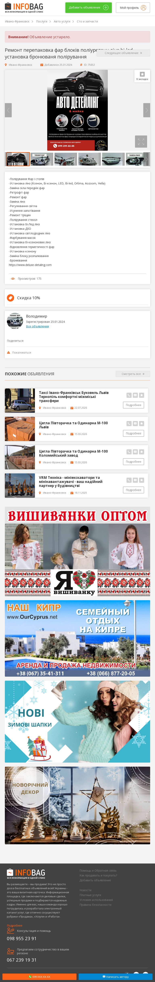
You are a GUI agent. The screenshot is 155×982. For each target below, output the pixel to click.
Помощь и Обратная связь (98, 870)
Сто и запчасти (87, 21)
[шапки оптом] (77, 722)
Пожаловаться (21, 352)
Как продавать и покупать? (98, 875)
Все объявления (37, 326)
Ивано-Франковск (17, 21)
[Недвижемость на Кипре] (77, 638)
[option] (77, 110)
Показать (39, 977)
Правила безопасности (95, 905)
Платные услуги (90, 895)
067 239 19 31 (22, 960)
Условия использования (96, 900)
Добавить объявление (95, 880)
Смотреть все (132, 374)
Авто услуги (62, 21)
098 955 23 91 (22, 938)
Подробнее (133, 405)
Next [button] (146, 110)
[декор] (77, 805)
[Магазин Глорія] (77, 551)
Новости (85, 890)
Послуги (41, 21)
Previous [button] (8, 110)
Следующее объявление (122, 53)
